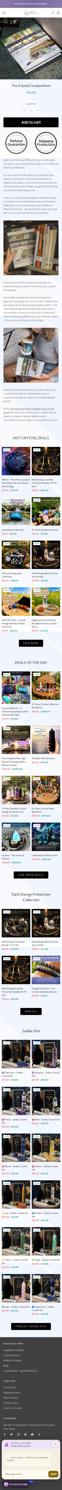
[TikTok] (39, 1434)
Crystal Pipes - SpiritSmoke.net (20, 1370)
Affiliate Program (12, 1360)
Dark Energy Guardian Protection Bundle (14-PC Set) (44, 483)
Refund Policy (11, 1397)
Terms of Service (12, 1408)
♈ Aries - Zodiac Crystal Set (46, 1119)
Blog (5, 1365)
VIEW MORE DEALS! (31, 875)
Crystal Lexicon (11, 1355)
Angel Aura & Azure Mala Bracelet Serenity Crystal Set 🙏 (44, 623)
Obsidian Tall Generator (43, 758)
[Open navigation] (4, 13)
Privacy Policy (11, 1403)
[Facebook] (4, 1434)
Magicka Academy (14, 1350)
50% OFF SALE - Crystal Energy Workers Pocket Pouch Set (13, 623)
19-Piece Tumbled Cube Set (45, 530)
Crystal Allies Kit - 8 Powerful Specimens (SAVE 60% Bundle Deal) (15, 711)
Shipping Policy (11, 1392)
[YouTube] (32, 1434)
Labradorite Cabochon (13, 530)
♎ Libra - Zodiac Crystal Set (16, 1307)
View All (31, 1011)
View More (31, 643)
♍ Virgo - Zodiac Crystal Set (46, 1260)
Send (53, 1474)
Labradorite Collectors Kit (45, 855)
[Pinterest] (25, 1434)
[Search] (53, 12)
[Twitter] (11, 1434)
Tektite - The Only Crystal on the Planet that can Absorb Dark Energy (16, 483)
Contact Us (9, 1387)
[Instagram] (18, 1434)
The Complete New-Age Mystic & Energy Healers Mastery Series (14, 761)
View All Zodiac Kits (31, 1326)
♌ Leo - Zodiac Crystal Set (15, 1213)
